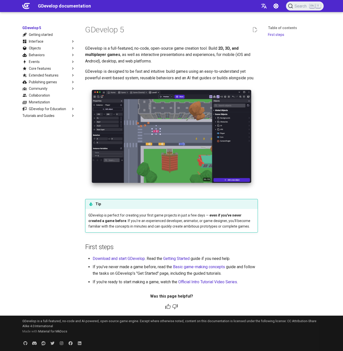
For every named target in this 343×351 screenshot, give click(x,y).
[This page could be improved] (175, 307)
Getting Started (176, 258)
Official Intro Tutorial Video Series (207, 281)
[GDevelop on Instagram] (62, 343)
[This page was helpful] (168, 307)
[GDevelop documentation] (26, 6)
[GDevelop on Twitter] (52, 343)
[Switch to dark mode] (276, 6)
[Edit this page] (255, 30)
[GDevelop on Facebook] (71, 343)
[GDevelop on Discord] (34, 343)
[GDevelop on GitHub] (25, 343)
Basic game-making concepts (199, 266)
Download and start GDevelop (119, 258)
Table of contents (282, 28)
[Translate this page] (264, 6)
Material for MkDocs (52, 331)
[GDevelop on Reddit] (43, 343)
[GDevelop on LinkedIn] (80, 343)
